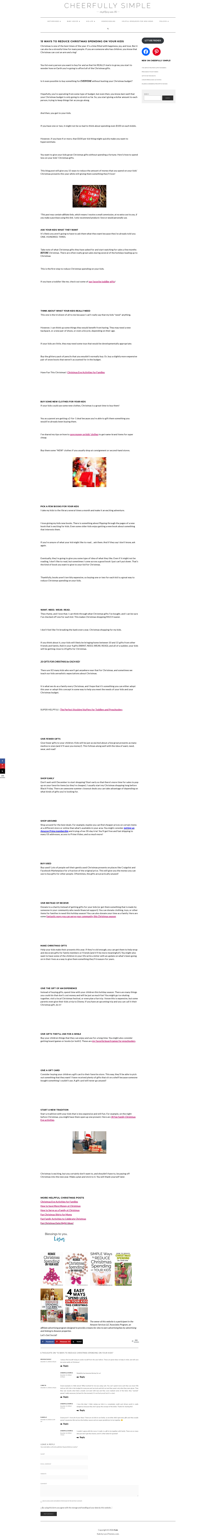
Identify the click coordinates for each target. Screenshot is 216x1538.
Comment (43, 1483)
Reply (66, 1366)
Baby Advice (73, 21)
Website (43, 1474)
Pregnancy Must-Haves (150, 72)
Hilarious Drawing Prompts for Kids (154, 84)
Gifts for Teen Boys (149, 76)
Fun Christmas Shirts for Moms (56, 1214)
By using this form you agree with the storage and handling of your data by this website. (77, 1507)
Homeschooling (108, 21)
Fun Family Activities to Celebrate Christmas (63, 1218)
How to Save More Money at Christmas (60, 1206)
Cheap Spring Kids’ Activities (151, 80)
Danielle (43, 1417)
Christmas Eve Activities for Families (59, 1201)
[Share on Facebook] (2, 761)
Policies (163, 21)
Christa (43, 1385)
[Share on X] (2, 771)
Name (42, 1454)
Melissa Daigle (45, 1359)
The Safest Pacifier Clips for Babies (154, 68)
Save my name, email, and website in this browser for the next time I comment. (62, 1501)
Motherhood (53, 21)
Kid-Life (90, 21)
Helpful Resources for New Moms (137, 21)
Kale (116, 1530)
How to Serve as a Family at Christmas (60, 1210)
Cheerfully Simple (108, 6)
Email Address (45, 1464)
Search (146, 94)
